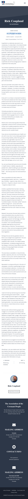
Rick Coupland (11, 36)
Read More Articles (14, 391)
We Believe (14, 490)
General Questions (14, 459)
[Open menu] (24, 3)
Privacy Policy (14, 492)
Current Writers (14, 30)
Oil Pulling (22, 361)
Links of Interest (6, 490)
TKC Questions (14, 457)
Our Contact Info (21, 490)
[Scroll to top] (24, 494)
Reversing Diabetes (6, 362)
